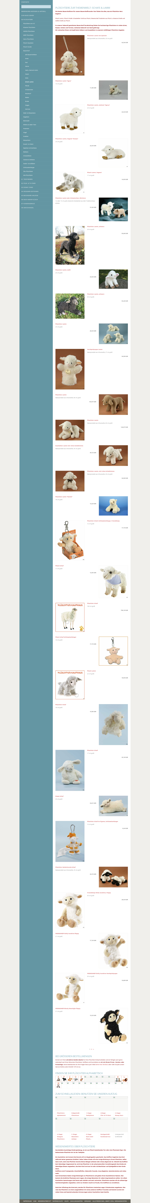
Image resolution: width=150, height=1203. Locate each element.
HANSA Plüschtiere (29, 31)
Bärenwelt (26, 121)
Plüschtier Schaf (92, 603)
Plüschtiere (75, 1115)
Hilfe (66, 1201)
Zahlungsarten (76, 1201)
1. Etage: (89, 1113)
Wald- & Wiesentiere (29, 113)
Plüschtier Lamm (60, 324)
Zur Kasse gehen (27, 15)
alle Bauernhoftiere (31, 54)
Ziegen (27, 105)
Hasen (27, 74)
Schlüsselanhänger (28, 167)
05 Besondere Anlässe (29, 195)
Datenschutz (58, 1201)
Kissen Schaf (59, 796)
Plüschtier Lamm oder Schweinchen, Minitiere (70, 198)
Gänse (27, 66)
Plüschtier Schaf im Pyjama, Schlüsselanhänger (102, 821)
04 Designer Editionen (29, 191)
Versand (87, 1201)
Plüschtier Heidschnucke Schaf (65, 867)
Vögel (25, 132)
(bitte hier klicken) (102, 1064)
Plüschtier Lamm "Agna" (63, 81)
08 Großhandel (27, 207)
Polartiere (26, 128)
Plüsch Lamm (91, 671)
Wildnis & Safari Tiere (29, 124)
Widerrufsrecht (44, 1201)
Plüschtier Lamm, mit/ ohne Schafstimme (100, 471)
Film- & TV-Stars (106, 1115)
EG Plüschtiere (27, 19)
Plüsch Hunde (27, 47)
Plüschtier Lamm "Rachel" (63, 497)
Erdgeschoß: (76, 1113)
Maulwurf (28, 93)
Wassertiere (26, 140)
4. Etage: (60, 1134)
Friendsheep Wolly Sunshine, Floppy (99, 893)
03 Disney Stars (27, 187)
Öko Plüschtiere (28, 171)
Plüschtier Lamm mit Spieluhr (97, 35)
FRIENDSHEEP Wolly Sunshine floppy (67, 933)
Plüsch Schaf (59, 566)
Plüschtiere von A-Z (29, 23)
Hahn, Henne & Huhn (31, 70)
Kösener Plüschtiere (29, 27)
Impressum (27, 1201)
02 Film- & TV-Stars (28, 183)
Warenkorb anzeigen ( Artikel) (33, 11)
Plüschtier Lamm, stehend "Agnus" (98, 105)
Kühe (26, 78)
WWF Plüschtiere (28, 35)
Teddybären (90, 1115)
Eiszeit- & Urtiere (28, 144)
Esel (26, 62)
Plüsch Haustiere (28, 43)
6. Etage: (89, 1134)
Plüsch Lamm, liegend (94, 172)
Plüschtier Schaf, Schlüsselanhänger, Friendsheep (103, 521)
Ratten (27, 97)
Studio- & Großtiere (29, 163)
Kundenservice (105, 1136)
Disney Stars (119, 1115)
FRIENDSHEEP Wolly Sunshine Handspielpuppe (102, 973)
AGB (34, 1201)
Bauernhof (26, 51)
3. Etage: (118, 1113)
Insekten (25, 136)
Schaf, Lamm (29, 82)
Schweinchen (29, 89)
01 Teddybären (27, 179)
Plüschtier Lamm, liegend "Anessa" (66, 139)
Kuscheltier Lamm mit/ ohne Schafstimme (69, 446)
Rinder (27, 101)
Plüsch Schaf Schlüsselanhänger (65, 637)
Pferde (27, 86)
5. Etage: (74, 1134)
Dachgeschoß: (105, 1134)
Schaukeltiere (27, 156)
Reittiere (25, 152)
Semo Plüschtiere (28, 39)
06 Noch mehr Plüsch (29, 199)
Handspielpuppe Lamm (94, 349)
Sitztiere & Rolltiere (29, 159)
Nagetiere (26, 117)
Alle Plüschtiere (27, 175)
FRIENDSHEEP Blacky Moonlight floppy (67, 1008)
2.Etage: (103, 1113)
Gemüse (27, 109)
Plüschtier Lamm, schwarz (95, 226)
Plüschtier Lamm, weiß (62, 270)
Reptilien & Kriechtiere (30, 148)
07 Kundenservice (28, 203)
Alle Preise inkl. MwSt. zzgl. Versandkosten (110, 1201)
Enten (27, 58)
